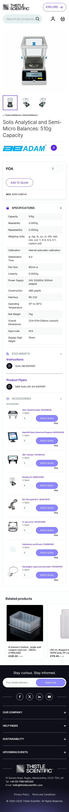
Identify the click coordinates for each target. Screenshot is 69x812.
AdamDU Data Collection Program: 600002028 (43, 432)
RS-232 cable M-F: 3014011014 (36, 499)
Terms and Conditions (43, 794)
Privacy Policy (21, 794)
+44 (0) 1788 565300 (21, 781)
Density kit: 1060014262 (33, 477)
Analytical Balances (29, 115)
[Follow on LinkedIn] (39, 696)
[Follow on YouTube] (49, 696)
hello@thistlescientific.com (28, 785)
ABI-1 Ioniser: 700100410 (33, 455)
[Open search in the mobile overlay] (22, 18)
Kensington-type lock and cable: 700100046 (42, 567)
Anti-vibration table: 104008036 (36, 410)
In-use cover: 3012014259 (33, 522)
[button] (10, 102)
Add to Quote (47, 418)
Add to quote (19, 182)
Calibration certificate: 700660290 (38, 544)
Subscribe (50, 682)
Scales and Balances (13, 115)
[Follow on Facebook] (19, 696)
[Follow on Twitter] (29, 696)
